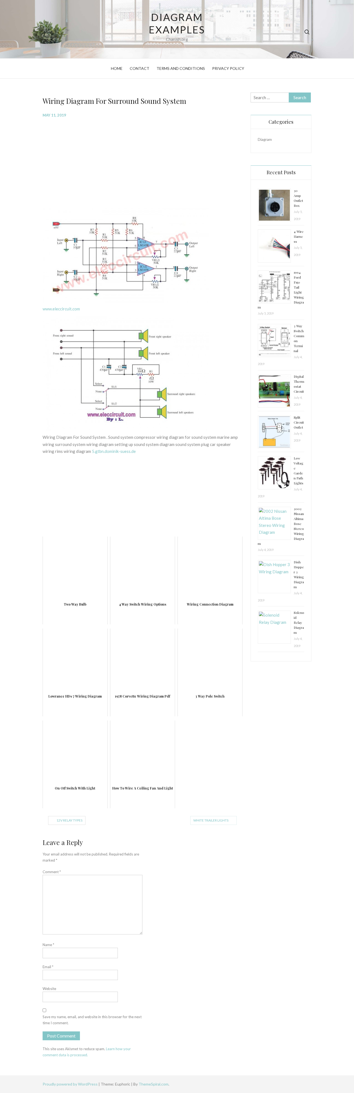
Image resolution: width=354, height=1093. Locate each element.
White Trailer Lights (210, 820)
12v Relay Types (69, 820)
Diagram (265, 139)
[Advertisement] (143, 162)
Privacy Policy (228, 68)
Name (48, 944)
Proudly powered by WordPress (70, 1084)
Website (49, 988)
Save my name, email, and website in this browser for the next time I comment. (92, 1020)
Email (48, 967)
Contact (139, 68)
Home (117, 68)
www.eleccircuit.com (61, 308)
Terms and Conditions (181, 68)
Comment (52, 872)
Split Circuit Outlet (299, 422)
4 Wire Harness (299, 236)
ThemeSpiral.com (153, 1084)
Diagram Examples (177, 23)
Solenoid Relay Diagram (299, 622)
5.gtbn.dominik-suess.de (114, 451)
